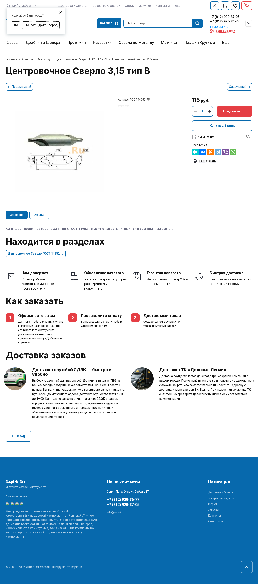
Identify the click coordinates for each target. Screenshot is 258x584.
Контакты (214, 515)
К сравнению (206, 136)
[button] (214, 5)
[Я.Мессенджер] (195, 152)
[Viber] (225, 152)
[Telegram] (218, 152)
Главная (11, 59)
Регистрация (216, 521)
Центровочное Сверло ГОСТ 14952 (81, 59)
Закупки (213, 510)
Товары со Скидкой (221, 498)
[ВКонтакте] (202, 152)
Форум (212, 504)
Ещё (177, 6)
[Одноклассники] (210, 152)
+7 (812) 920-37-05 (224, 17)
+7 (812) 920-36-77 (224, 21)
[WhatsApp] (233, 152)
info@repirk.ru (219, 27)
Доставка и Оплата (220, 492)
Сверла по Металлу (36, 59)
